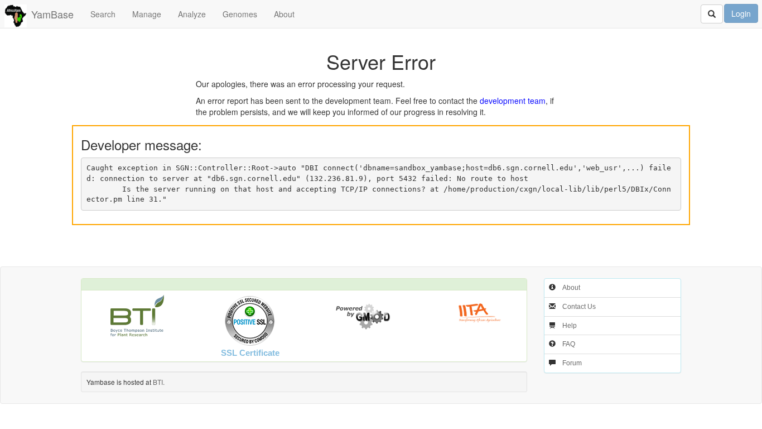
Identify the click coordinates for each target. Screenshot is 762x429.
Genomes (240, 14)
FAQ (568, 344)
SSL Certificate (250, 353)
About (284, 14)
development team (513, 100)
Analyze (192, 14)
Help (569, 326)
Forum (572, 363)
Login (741, 13)
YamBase (52, 14)
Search (102, 14)
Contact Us (579, 307)
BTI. (159, 382)
